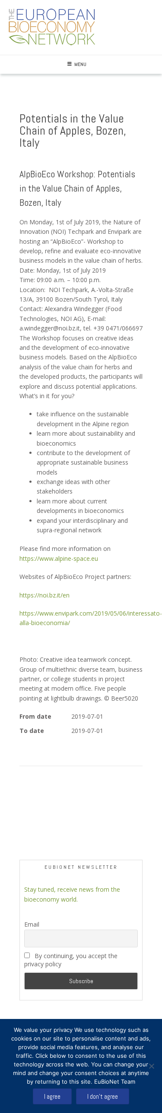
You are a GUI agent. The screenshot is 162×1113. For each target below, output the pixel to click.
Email (31, 924)
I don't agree (102, 1096)
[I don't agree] (151, 1066)
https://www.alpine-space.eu (58, 558)
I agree (52, 1096)
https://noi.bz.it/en (44, 595)
